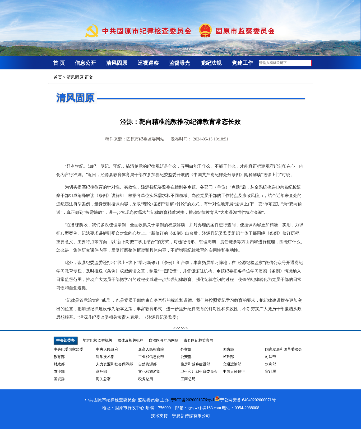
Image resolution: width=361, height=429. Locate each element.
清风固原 (75, 77)
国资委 (59, 379)
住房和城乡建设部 (195, 364)
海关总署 (103, 379)
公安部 (186, 357)
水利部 (270, 364)
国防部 (228, 349)
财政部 (59, 364)
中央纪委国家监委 (68, 349)
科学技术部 (105, 357)
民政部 (228, 357)
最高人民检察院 (151, 349)
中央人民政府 (107, 349)
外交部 (186, 349)
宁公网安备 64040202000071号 (248, 400)
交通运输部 (232, 364)
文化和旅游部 (149, 372)
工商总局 (188, 379)
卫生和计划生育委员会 (199, 372)
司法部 (270, 357)
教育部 (59, 357)
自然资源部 (147, 364)
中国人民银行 (234, 372)
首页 (58, 77)
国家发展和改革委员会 (283, 349)
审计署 (270, 372)
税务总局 (145, 379)
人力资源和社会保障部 (114, 364)
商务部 (101, 372)
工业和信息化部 (151, 357)
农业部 (59, 372)
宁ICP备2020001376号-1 (193, 400)
